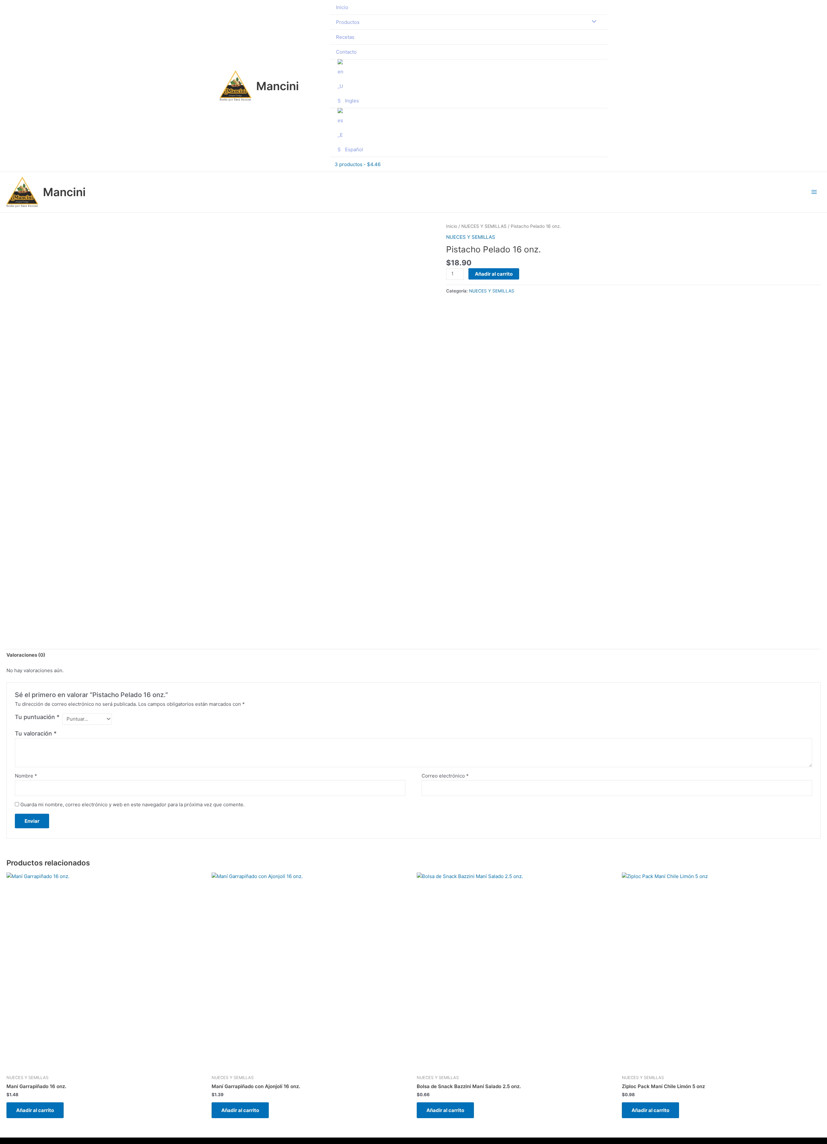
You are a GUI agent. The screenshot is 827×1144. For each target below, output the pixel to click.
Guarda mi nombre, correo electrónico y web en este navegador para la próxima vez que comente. (132, 804)
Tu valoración (36, 733)
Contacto (346, 52)
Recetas (345, 37)
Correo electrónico (445, 776)
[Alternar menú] (592, 22)
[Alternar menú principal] (814, 192)
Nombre (26, 776)
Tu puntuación (37, 717)
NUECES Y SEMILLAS (484, 226)
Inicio (342, 7)
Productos (348, 22)
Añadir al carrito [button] (35, 1110)
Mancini (277, 86)
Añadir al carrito (494, 274)
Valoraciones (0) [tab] (25, 655)
